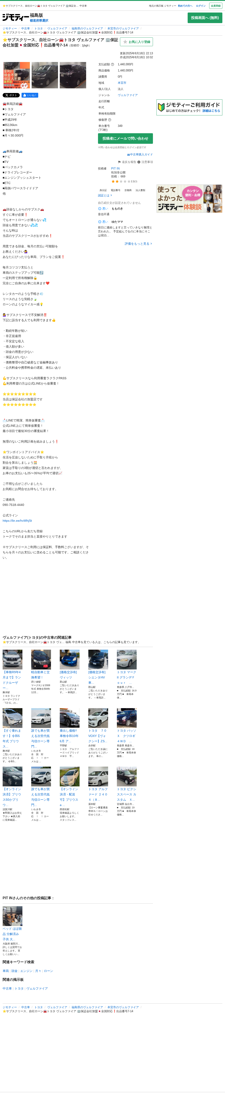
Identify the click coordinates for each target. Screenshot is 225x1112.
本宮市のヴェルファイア (123, 28)
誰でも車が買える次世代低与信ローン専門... (40, 738)
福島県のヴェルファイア (87, 28)
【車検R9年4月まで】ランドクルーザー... (12, 680)
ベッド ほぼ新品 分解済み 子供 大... (12, 934)
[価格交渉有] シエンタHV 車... (96, 677)
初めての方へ (185, 5)
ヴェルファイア (57, 28)
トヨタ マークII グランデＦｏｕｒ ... (126, 677)
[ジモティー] (16, 18)
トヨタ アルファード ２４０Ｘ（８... (98, 794)
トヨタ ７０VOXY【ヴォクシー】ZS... (97, 736)
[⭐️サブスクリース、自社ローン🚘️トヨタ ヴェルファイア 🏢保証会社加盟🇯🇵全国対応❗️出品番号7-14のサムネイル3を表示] (73, 75)
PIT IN (115, 168)
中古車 (25, 28)
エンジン (26, 971)
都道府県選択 (39, 20)
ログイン (201, 5)
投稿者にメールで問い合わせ (125, 138)
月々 (38, 971)
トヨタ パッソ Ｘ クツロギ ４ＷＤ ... (127, 736)
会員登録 (216, 5)
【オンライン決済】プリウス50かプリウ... (12, 797)
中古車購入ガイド (141, 154)
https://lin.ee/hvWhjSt (17, 520)
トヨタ (38, 28)
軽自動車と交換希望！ (40, 674)
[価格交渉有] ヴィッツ (68, 674)
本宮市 (122, 82)
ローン (48, 971)
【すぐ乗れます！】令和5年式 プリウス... (12, 738)
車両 (6, 971)
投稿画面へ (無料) (205, 18)
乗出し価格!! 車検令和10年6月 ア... (69, 736)
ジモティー (10, 28)
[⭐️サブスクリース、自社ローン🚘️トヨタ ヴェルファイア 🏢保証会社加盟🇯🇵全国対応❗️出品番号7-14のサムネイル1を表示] (17, 75)
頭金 (14, 971)
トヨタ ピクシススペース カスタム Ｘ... (126, 794)
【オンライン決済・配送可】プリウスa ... (69, 797)
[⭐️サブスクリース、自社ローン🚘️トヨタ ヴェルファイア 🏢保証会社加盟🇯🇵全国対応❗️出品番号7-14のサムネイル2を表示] (45, 75)
